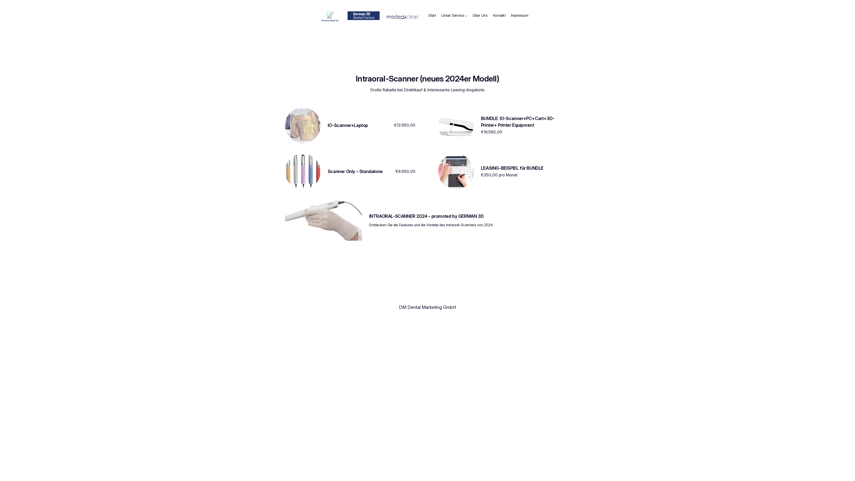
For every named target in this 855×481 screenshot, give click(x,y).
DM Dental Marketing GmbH (427, 307)
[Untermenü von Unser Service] (466, 15)
